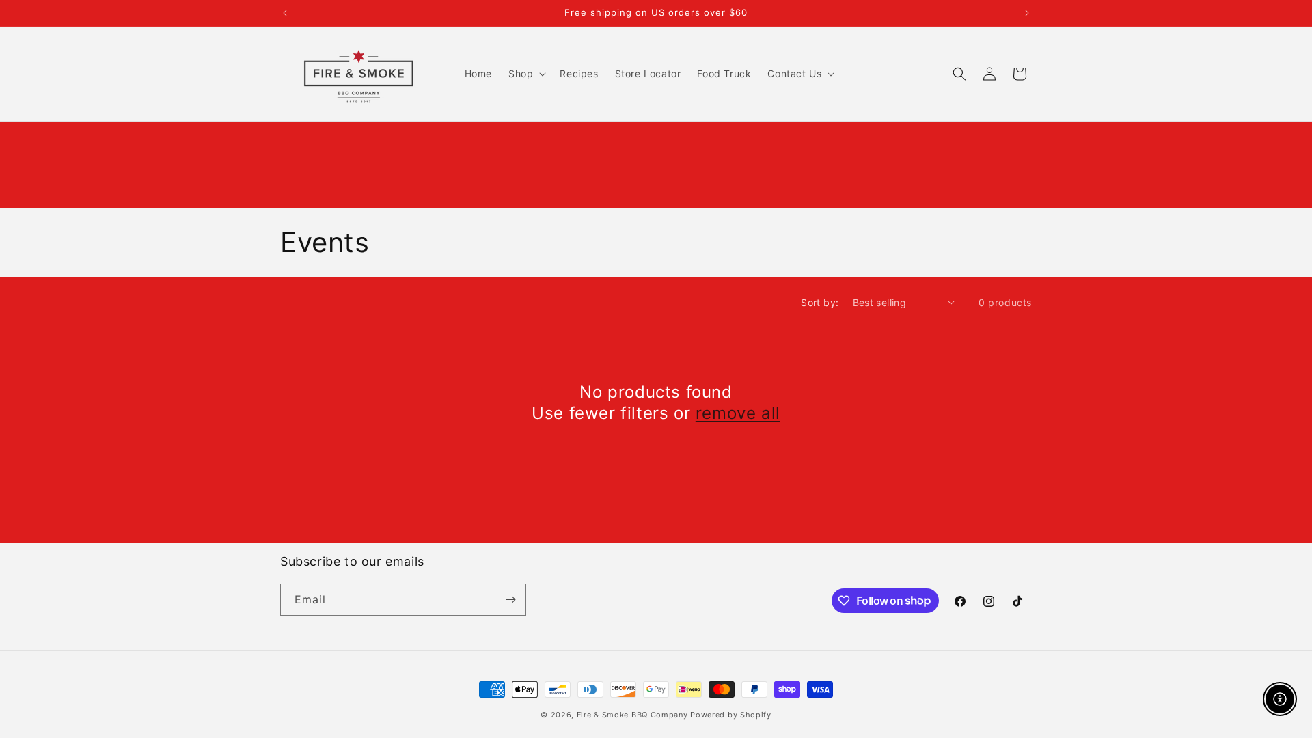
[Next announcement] (1027, 13)
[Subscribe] (510, 600)
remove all (738, 413)
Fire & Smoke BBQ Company (632, 715)
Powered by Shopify (730, 715)
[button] (525, 73)
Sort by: (819, 302)
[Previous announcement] (285, 13)
